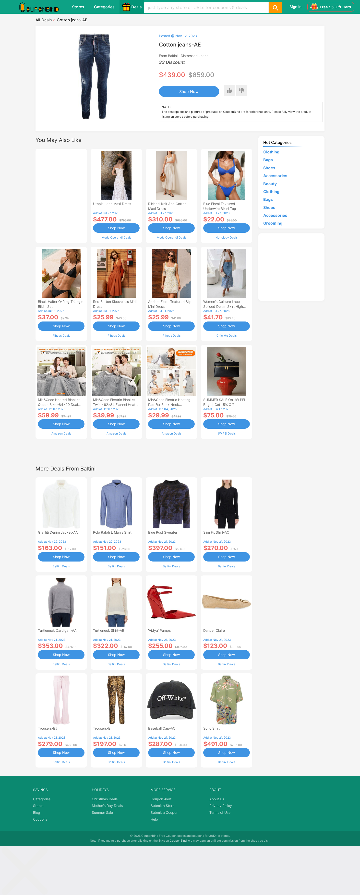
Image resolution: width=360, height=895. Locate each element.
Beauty (270, 183)
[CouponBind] (42, 7)
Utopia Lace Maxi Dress (112, 204)
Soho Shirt (211, 728)
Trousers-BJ (47, 728)
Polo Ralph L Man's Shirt (112, 532)
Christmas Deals (105, 799)
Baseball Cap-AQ (162, 728)
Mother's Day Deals (107, 805)
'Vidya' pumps (159, 630)
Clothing (271, 151)
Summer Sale (102, 812)
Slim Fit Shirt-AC (216, 532)
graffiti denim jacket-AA (58, 532)
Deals (136, 6)
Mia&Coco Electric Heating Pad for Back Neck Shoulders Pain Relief (169, 405)
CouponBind (178, 840)
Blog (36, 812)
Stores (78, 6)
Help (154, 819)
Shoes (269, 167)
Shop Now (189, 91)
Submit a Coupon (164, 812)
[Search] (275, 7)
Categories (104, 6)
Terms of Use (219, 812)
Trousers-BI (102, 728)
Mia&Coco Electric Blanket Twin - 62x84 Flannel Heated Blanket (116, 405)
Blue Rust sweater (162, 532)
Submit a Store (162, 805)
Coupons (40, 819)
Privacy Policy (220, 805)
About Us (216, 799)
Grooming (272, 223)
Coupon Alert (161, 799)
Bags (268, 159)
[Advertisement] (61, 195)
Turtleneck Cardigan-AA (57, 630)
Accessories (275, 175)
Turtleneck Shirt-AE (108, 630)
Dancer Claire (214, 630)
